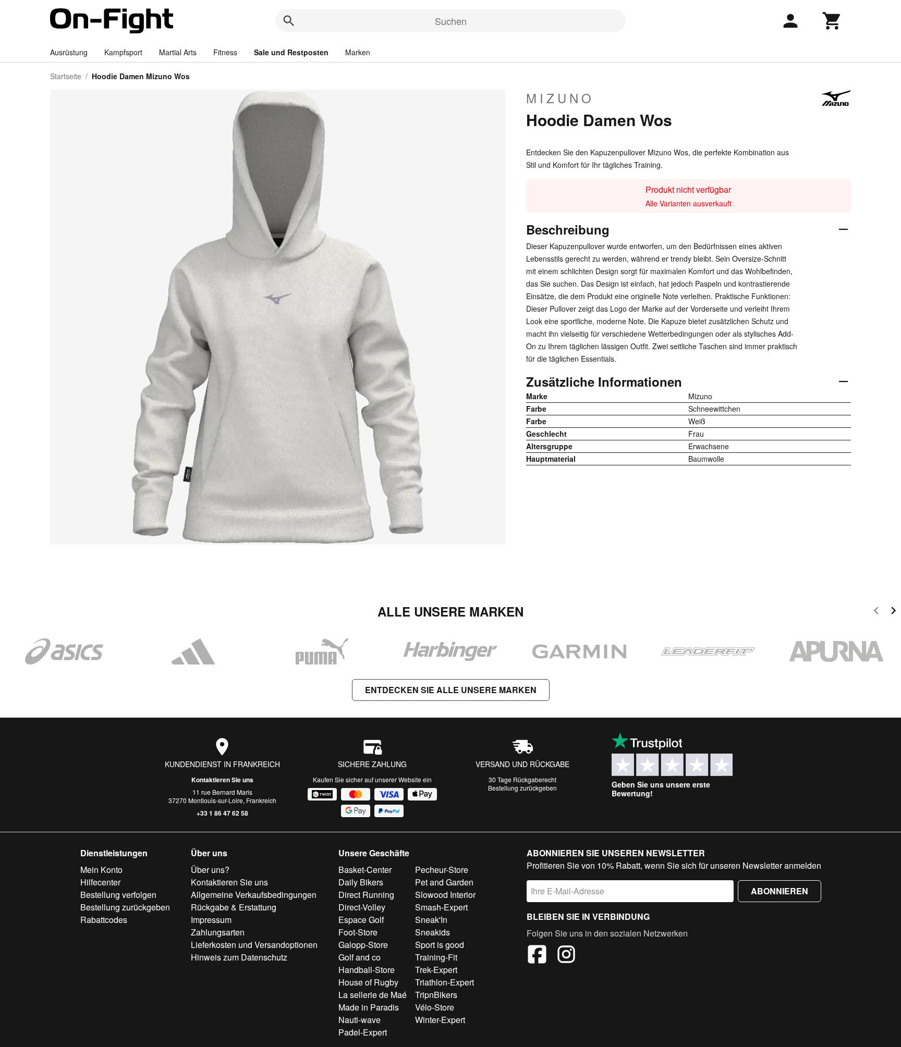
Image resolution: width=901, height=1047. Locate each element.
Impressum (211, 920)
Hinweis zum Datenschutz (239, 957)
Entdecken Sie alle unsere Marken (451, 690)
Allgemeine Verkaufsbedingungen (253, 895)
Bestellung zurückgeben (522, 787)
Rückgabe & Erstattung (233, 907)
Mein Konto (101, 870)
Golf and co (359, 957)
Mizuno (560, 98)
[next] (893, 612)
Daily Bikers (360, 882)
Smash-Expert (441, 907)
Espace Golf (361, 920)
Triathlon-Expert (444, 982)
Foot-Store (358, 932)
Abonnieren (779, 891)
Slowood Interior (445, 895)
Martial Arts (178, 52)
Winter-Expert (440, 1020)
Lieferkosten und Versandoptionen (254, 945)
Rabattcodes (103, 920)
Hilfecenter (100, 882)
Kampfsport (123, 52)
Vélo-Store (434, 1007)
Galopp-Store (363, 945)
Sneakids (432, 932)
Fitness (225, 52)
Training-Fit (436, 957)
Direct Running (366, 895)
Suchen (451, 21)
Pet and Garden (444, 882)
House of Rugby (368, 982)
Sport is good (439, 945)
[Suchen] (289, 20)
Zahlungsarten (218, 932)
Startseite (65, 76)
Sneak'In (431, 920)
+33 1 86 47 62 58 (222, 813)
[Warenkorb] (832, 20)
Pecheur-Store (441, 870)
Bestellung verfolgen (118, 895)
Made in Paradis (368, 1007)
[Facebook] (537, 956)
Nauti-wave (359, 1020)
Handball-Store (366, 970)
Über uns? (210, 870)
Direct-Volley (361, 907)
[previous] (876, 612)
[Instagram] (566, 956)
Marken (357, 52)
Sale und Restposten (291, 52)
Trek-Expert (436, 970)
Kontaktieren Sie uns (222, 779)
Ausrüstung (69, 52)
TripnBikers (436, 995)
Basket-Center (365, 870)
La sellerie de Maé (372, 995)
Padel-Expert (362, 1032)
